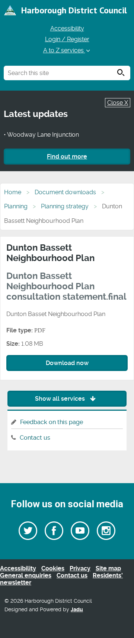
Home (12, 192)
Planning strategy (65, 206)
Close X (117, 102)
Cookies (52, 568)
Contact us (35, 437)
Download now (67, 363)
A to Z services (64, 50)
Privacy (80, 568)
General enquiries (25, 575)
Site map (108, 568)
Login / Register (67, 39)
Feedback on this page (51, 422)
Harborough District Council (74, 10)
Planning (16, 206)
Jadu (77, 609)
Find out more (67, 156)
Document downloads (65, 192)
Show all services (60, 398)
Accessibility (67, 28)
